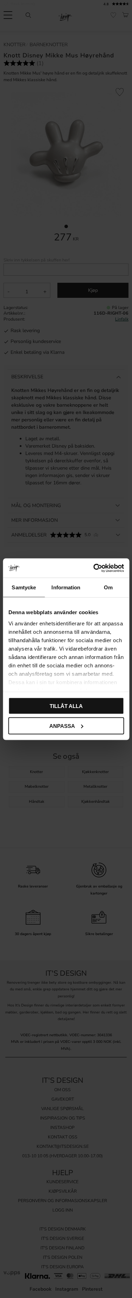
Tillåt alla (66, 706)
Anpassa (62, 726)
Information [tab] (65, 587)
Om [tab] (108, 587)
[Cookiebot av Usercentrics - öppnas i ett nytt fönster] (94, 568)
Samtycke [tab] (24, 587)
